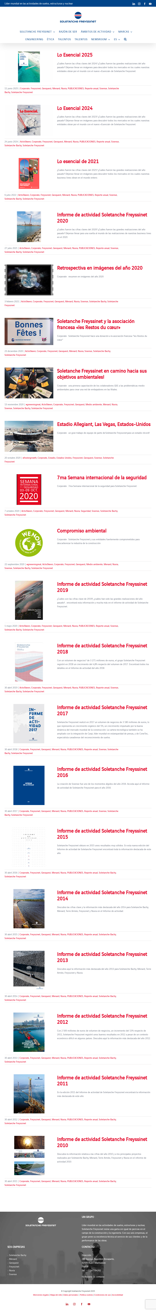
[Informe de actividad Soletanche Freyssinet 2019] (29, 600)
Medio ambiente (94, 404)
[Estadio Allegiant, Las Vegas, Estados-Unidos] (29, 436)
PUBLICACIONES (76, 88)
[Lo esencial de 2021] (29, 173)
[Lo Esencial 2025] (29, 66)
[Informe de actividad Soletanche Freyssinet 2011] (29, 1094)
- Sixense (12, 1274)
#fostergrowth (30, 457)
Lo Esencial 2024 (75, 107)
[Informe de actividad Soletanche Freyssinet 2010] (29, 1155)
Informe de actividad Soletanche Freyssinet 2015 (102, 833)
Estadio (51, 457)
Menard (56, 88)
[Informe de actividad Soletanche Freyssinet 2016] (29, 785)
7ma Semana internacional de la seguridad (102, 477)
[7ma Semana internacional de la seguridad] (29, 489)
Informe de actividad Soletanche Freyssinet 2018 (102, 648)
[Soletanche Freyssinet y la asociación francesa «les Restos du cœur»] (29, 331)
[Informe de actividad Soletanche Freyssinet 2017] (29, 723)
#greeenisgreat (33, 404)
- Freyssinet (13, 1266)
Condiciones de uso (102, 1294)
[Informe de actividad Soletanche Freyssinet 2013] (29, 970)
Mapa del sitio (56, 1294)
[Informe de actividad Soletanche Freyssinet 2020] (29, 226)
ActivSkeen (25, 141)
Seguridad (86, 510)
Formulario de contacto (93, 1276)
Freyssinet (36, 88)
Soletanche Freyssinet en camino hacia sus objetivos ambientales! (102, 373)
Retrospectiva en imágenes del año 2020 (100, 267)
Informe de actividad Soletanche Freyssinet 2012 (102, 1018)
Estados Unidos (64, 457)
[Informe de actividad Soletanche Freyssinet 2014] (29, 908)
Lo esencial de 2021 (78, 160)
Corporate (25, 88)
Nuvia (64, 88)
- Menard (12, 1258)
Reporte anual (91, 88)
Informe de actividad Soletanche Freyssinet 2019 (102, 586)
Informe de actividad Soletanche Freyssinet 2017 (102, 710)
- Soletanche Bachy (16, 1255)
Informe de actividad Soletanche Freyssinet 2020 (102, 217)
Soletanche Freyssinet (22, 92)
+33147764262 (93, 1270)
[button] (125, 39)
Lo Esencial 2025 (75, 54)
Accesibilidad (117, 1294)
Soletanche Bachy (13, 145)
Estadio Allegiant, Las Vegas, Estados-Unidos (104, 423)
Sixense (103, 88)
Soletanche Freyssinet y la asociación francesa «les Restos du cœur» (96, 323)
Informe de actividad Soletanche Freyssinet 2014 (102, 895)
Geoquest (46, 88)
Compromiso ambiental (81, 530)
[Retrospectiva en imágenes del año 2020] (29, 280)
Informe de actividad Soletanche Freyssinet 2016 (102, 771)
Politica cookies (86, 1294)
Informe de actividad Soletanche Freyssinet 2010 (102, 1141)
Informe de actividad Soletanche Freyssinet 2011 (102, 1080)
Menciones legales (41, 1294)
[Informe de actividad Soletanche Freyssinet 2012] (29, 1032)
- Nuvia (11, 1270)
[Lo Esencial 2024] (29, 120)
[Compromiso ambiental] (29, 542)
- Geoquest (13, 1262)
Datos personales (70, 1294)
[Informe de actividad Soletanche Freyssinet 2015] (29, 847)
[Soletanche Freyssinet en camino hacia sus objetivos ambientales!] (29, 383)
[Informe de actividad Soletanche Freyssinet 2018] (29, 662)
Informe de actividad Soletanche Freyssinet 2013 (102, 956)
